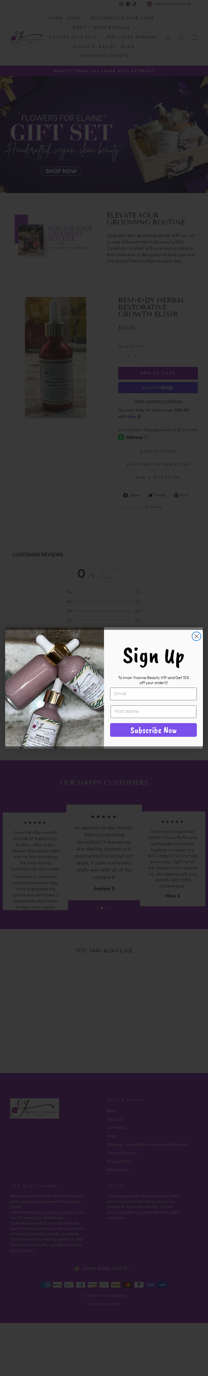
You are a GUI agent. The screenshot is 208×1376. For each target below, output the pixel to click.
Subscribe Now (153, 730)
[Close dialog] (196, 636)
